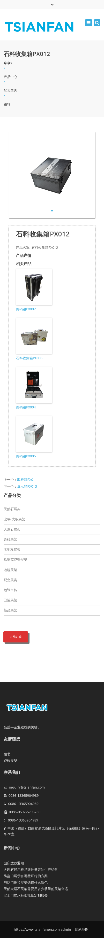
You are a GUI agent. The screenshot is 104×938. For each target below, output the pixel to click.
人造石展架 (12, 529)
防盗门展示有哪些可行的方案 (26, 876)
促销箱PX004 (26, 407)
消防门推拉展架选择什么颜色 (26, 882)
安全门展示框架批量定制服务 (26, 895)
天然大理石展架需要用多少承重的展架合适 (36, 888)
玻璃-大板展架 (14, 519)
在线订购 (16, 637)
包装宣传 (10, 589)
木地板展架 (12, 549)
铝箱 (7, 104)
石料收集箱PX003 (29, 358)
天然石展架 (12, 509)
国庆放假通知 (14, 863)
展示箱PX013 (27, 486)
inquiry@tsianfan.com (27, 787)
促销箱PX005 (26, 456)
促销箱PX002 (26, 309)
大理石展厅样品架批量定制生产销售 (31, 869)
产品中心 (10, 76)
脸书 (7, 754)
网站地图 (81, 929)
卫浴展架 (10, 600)
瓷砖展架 (10, 539)
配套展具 (10, 90)
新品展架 (10, 610)
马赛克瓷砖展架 (15, 559)
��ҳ (8, 63)
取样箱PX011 (27, 479)
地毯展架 (10, 569)
